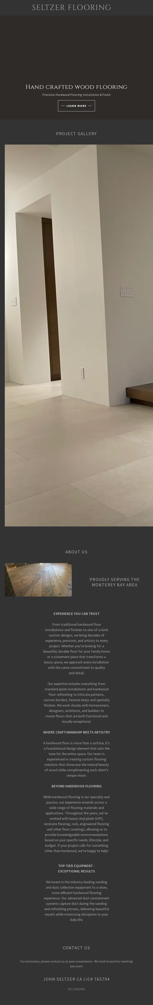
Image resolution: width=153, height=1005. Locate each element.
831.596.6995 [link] (76, 989)
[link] (71, 9)
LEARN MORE (76, 106)
